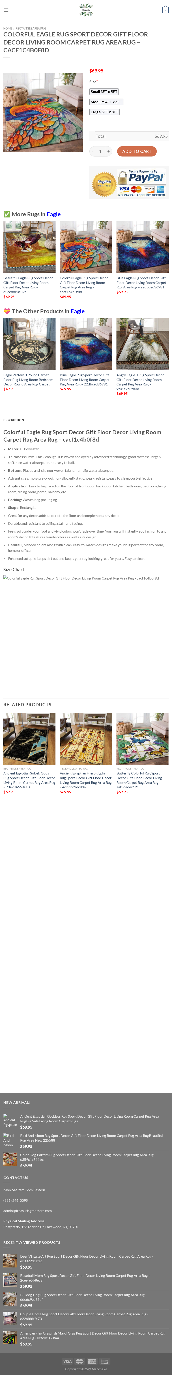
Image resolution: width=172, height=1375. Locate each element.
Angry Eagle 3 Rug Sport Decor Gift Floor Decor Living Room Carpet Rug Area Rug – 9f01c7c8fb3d (140, 382)
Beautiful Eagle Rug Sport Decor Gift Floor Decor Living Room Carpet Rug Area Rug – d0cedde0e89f (28, 285)
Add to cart (137, 151)
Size (93, 82)
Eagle (54, 214)
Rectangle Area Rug (31, 28)
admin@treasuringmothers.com (27, 1210)
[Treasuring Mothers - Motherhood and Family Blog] (86, 10)
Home (7, 28)
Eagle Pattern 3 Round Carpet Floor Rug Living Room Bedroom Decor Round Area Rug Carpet (28, 379)
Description (13, 420)
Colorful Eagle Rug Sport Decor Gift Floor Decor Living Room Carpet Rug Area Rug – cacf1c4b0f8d (84, 285)
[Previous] (3, 263)
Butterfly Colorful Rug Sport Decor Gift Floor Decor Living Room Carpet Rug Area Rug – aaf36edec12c (139, 780)
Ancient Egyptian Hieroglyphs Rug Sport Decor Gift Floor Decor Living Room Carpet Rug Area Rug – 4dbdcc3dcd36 (86, 780)
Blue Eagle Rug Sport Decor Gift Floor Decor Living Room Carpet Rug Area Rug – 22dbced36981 (141, 282)
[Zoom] (9, 146)
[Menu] (6, 9)
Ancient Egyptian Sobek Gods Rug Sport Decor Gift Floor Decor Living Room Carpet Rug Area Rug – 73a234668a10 (29, 780)
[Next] (168, 263)
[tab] (13, 420)
